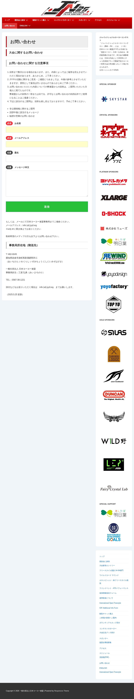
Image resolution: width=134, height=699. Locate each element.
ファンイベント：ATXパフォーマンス (113, 588)
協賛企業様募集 (105, 642)
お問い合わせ (10, 26)
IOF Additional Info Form (108, 608)
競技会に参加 (20, 20)
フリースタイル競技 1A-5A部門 (111, 570)
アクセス (98, 20)
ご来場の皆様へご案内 (107, 618)
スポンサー (83, 20)
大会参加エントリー (107, 565)
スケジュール (112, 20)
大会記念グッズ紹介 (107, 633)
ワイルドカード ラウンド (109, 575)
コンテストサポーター (62, 20)
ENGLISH (23, 26)
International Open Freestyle (110, 603)
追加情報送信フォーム (107, 593)
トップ (7, 20)
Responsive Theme (61, 691)
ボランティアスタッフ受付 (109, 623)
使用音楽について (106, 598)
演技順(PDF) (104, 657)
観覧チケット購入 (39, 20)
